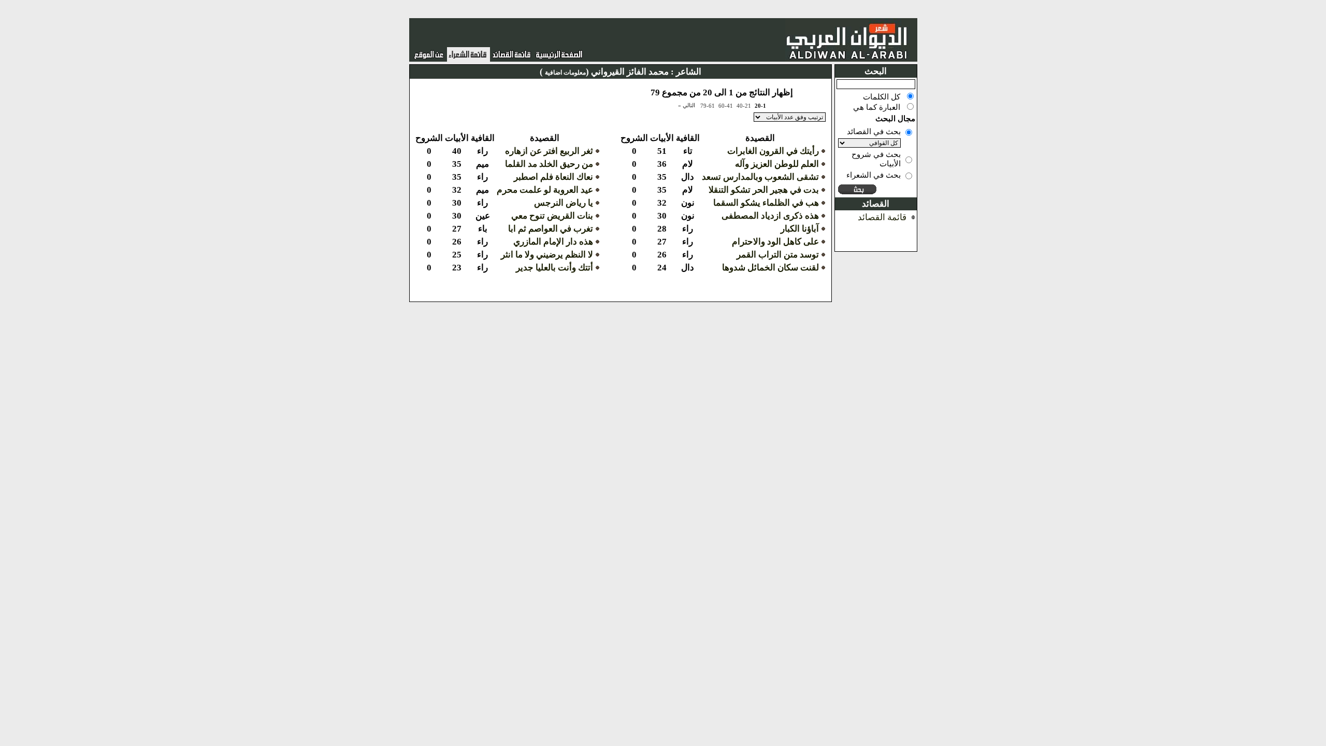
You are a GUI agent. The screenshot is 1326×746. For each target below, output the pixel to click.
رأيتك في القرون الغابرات (773, 151)
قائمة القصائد (882, 217)
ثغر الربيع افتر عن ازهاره (549, 151)
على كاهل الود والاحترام (775, 242)
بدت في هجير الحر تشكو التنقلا (764, 190)
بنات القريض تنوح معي (552, 216)
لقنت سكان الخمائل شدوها (770, 267)
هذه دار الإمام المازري (553, 242)
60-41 (725, 106)
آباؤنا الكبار (800, 229)
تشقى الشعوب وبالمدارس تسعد (760, 177)
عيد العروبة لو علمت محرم (545, 190)
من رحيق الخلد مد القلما (549, 164)
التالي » (686, 105)
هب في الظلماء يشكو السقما (766, 203)
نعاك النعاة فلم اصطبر (553, 177)
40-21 (744, 106)
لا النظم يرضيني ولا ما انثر (547, 255)
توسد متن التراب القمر (778, 255)
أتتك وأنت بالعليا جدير (554, 267)
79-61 (707, 106)
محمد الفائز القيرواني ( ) (604, 72)
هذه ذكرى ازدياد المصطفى (770, 216)
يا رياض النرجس (563, 203)
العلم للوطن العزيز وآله (777, 164)
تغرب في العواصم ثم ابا (550, 229)
